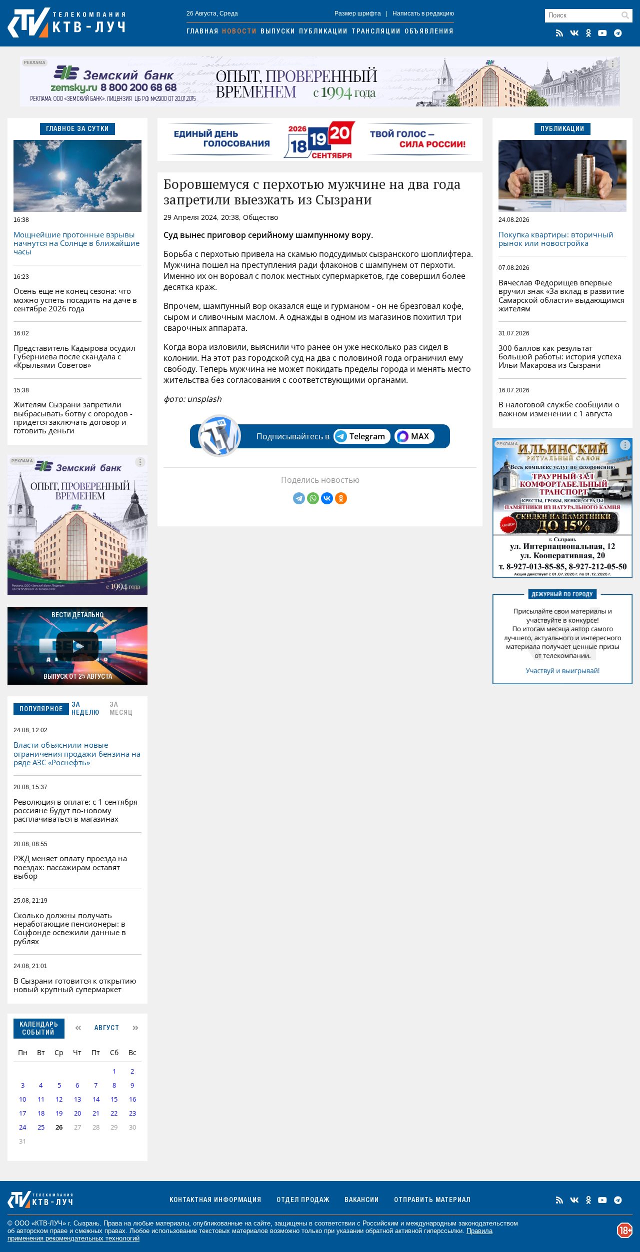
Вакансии (361, 1200)
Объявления (429, 31)
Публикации (323, 31)
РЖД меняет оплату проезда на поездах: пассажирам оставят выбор (70, 867)
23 (132, 1113)
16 (132, 1099)
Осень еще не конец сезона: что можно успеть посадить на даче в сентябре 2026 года (75, 299)
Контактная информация (216, 1200)
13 (77, 1099)
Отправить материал (432, 1200)
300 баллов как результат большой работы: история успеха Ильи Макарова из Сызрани (560, 356)
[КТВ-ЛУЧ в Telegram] (618, 32)
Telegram (367, 436)
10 (22, 1099)
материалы (172, 1223)
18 (41, 1113)
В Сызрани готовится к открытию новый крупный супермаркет (75, 985)
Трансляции (376, 31)
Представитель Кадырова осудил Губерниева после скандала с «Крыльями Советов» (75, 356)
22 (114, 1113)
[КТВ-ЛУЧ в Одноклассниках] (588, 32)
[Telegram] (299, 498)
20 (77, 1113)
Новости (239, 31)
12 (59, 1099)
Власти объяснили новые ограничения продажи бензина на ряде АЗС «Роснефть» (77, 753)
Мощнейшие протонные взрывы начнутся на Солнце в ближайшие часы (77, 243)
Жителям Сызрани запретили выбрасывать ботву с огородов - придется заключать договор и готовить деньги (73, 417)
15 (114, 1099)
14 (96, 1099)
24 (22, 1127)
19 (59, 1113)
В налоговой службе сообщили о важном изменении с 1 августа (559, 408)
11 (41, 1099)
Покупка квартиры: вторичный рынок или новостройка (556, 238)
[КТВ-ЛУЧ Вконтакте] (574, 32)
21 (96, 1113)
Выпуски (278, 31)
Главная (202, 31)
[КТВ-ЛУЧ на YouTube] (602, 32)
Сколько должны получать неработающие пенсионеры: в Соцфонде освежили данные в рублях (70, 928)
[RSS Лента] (559, 32)
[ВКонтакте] (327, 498)
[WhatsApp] (313, 498)
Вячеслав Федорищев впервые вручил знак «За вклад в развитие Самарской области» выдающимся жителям (561, 295)
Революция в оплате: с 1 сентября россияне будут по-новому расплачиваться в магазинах (76, 810)
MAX (420, 436)
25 (41, 1127)
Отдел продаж (303, 1200)
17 (22, 1113)
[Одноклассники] (341, 498)
